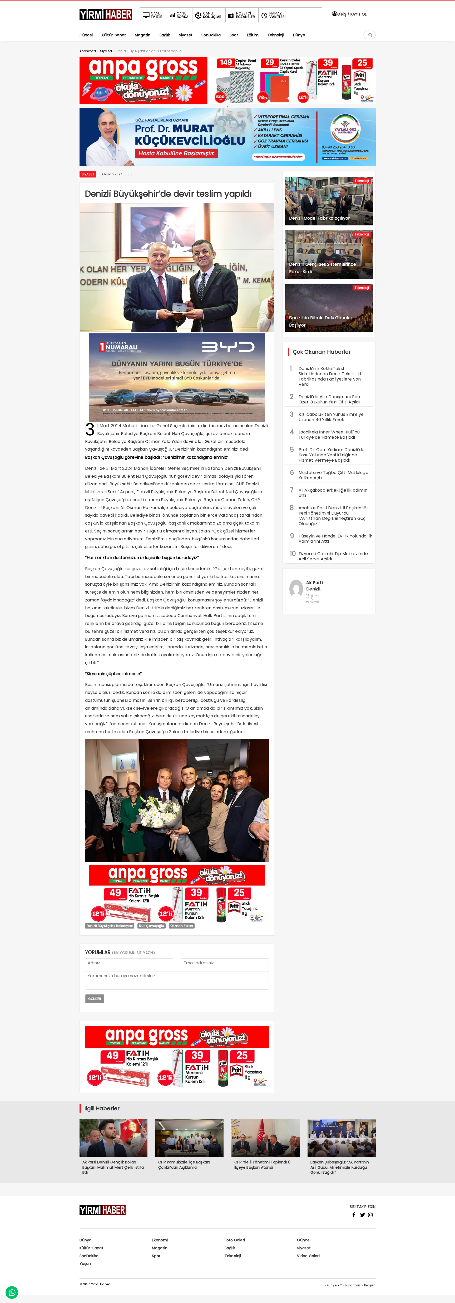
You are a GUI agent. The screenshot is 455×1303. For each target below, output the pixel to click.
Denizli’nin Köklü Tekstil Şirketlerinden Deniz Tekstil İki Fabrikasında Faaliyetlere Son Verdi (325, 375)
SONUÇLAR (212, 15)
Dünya (86, 1240)
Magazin (159, 1248)
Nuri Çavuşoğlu (151, 926)
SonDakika (89, 1255)
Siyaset (88, 174)
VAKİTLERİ (277, 15)
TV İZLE (156, 15)
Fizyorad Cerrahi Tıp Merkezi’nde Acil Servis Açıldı (329, 555)
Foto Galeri (235, 1240)
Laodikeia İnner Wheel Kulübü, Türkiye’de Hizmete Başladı (325, 434)
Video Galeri (308, 1255)
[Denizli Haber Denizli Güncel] (106, 20)
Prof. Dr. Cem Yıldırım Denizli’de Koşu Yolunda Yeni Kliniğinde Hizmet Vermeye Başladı (327, 454)
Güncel (303, 1240)
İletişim (370, 1285)
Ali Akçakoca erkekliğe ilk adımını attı (329, 492)
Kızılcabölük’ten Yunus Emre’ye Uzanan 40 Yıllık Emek (327, 416)
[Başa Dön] (446, 1294)
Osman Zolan (181, 926)
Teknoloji (362, 181)
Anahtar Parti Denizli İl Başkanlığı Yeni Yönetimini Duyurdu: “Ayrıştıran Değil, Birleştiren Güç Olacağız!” (329, 515)
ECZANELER (245, 15)
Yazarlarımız (350, 1285)
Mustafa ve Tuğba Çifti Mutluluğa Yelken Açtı (329, 474)
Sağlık (230, 1248)
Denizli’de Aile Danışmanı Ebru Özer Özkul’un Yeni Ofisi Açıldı (326, 398)
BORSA (183, 15)
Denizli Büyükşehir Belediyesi (110, 926)
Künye (332, 1285)
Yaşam (86, 1263)
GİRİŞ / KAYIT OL (351, 14)
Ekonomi (160, 1240)
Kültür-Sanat (91, 1248)
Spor (156, 1255)
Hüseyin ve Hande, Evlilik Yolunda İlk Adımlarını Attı (331, 538)
